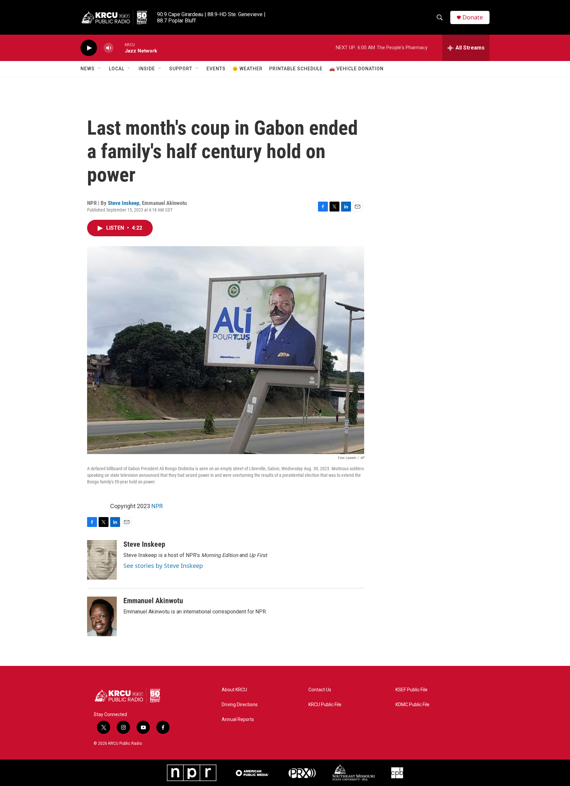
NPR (157, 506)
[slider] (119, 47)
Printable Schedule (296, 68)
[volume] (108, 48)
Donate (472, 17)
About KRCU (234, 689)
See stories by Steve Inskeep (163, 566)
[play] (88, 48)
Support (180, 68)
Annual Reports (238, 719)
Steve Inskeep (123, 203)
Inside (147, 68)
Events (216, 68)
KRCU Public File (324, 704)
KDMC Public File (412, 704)
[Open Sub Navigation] (99, 68)
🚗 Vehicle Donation (356, 68)
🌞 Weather (247, 68)
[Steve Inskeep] (102, 560)
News (87, 68)
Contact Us (319, 689)
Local (116, 68)
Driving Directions (240, 704)
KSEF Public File (412, 689)
